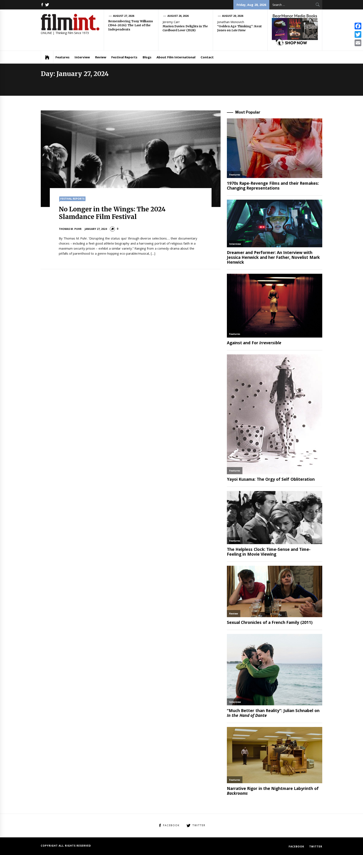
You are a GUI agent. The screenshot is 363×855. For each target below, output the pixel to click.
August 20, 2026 (232, 16)
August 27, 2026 (123, 16)
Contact (207, 57)
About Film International (176, 57)
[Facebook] (358, 26)
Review (100, 57)
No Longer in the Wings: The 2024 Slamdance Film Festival (112, 213)
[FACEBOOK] (42, 4)
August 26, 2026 (178, 16)
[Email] (358, 43)
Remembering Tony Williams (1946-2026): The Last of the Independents (130, 25)
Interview (82, 57)
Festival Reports (124, 57)
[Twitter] (358, 34)
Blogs (147, 57)
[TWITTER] (47, 4)
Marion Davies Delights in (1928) (185, 28)
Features (62, 57)
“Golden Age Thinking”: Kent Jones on (239, 28)
